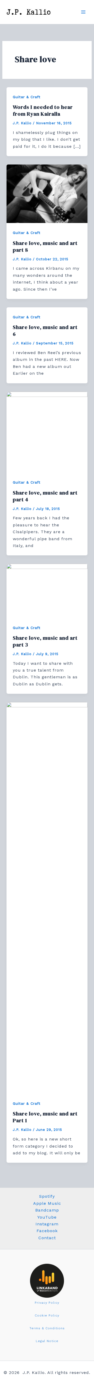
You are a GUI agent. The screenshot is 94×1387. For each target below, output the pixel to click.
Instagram (47, 1223)
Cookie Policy (47, 1315)
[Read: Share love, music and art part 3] (47, 590)
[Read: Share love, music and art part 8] (47, 193)
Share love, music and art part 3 (45, 641)
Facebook (47, 1230)
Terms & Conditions (47, 1328)
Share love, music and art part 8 (45, 246)
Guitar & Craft (26, 97)
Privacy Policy (47, 1302)
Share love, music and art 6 (45, 331)
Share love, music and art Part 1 (45, 1117)
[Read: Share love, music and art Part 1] (47, 897)
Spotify (47, 1196)
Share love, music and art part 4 (45, 496)
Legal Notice (47, 1341)
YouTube (47, 1217)
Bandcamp (47, 1210)
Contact (47, 1237)
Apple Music (47, 1203)
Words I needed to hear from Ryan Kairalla (43, 110)
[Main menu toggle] (83, 12)
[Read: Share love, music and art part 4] (47, 431)
